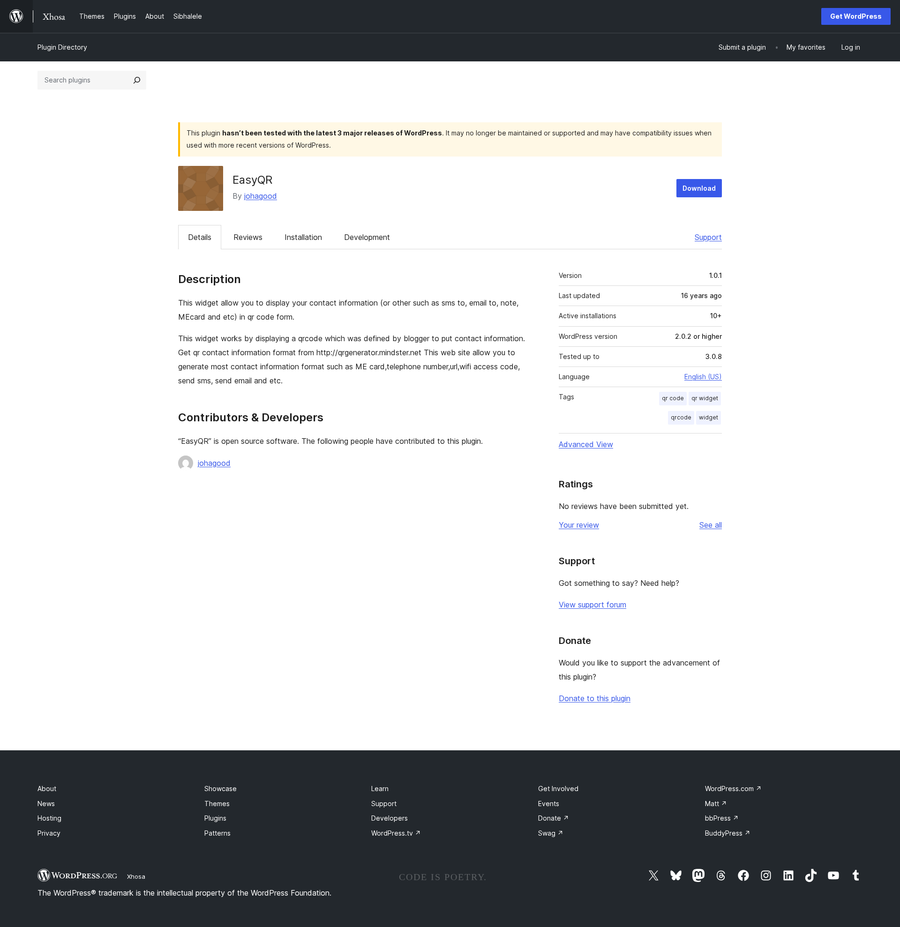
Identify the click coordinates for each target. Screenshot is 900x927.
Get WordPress (856, 16)
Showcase (220, 788)
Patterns (217, 833)
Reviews (247, 237)
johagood (260, 196)
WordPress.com (733, 788)
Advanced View (586, 444)
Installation (303, 237)
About (47, 788)
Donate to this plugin (594, 698)
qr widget (704, 398)
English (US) (703, 377)
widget (708, 417)
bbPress (722, 818)
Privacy (49, 833)
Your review (579, 525)
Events (548, 803)
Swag (550, 833)
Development (367, 237)
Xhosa (136, 876)
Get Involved (558, 788)
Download (699, 188)
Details (199, 237)
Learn (380, 788)
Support (708, 237)
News (46, 803)
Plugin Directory (62, 47)
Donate (553, 818)
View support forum (592, 604)
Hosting (49, 818)
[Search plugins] (137, 80)
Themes (217, 803)
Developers (389, 818)
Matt (716, 803)
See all (710, 525)
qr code (673, 398)
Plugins (215, 818)
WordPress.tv (396, 833)
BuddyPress (727, 833)
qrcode (681, 417)
